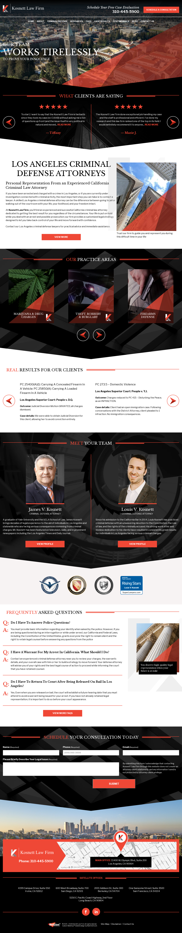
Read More (76, 124)
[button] (9, 122)
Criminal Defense (57, 21)
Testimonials (121, 21)
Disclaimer (116, 924)
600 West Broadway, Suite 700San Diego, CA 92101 (72, 890)
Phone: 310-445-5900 (36, 861)
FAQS (88, 21)
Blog (135, 21)
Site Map (105, 924)
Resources (76, 21)
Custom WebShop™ (68, 926)
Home (31, 21)
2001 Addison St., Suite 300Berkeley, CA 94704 (108, 890)
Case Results (102, 21)
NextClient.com (92, 926)
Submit (114, 783)
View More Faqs (63, 713)
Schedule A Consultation (161, 10)
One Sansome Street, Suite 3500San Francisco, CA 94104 (146, 890)
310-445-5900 (125, 11)
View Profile (45, 544)
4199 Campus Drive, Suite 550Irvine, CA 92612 (34, 890)
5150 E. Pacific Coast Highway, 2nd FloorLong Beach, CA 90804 (91, 899)
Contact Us (147, 21)
